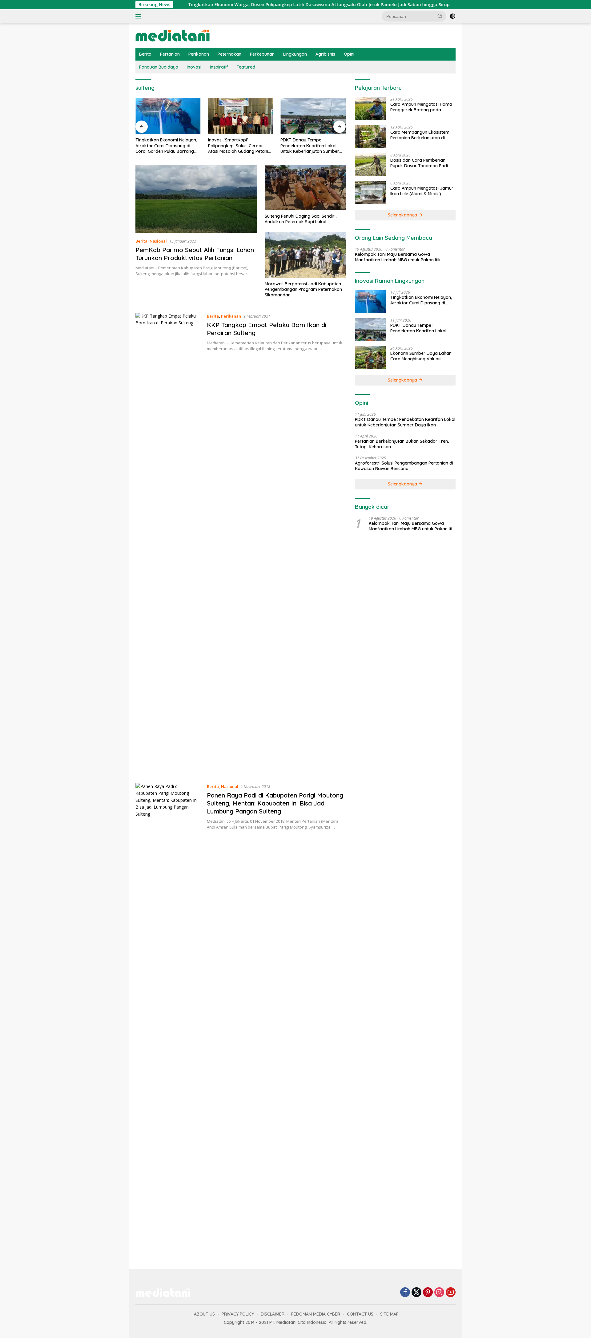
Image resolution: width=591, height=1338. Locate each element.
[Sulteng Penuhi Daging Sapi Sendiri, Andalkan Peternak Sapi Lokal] (305, 187)
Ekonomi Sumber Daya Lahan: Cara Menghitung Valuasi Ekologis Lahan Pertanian (421, 356)
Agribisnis (325, 54)
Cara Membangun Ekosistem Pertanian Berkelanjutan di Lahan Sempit (419, 135)
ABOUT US (204, 1314)
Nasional (158, 241)
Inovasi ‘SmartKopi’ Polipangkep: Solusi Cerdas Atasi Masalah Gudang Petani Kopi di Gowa (238, 145)
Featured (246, 67)
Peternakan (229, 54)
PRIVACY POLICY (238, 1314)
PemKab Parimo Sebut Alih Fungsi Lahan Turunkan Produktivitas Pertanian (194, 254)
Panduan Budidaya (158, 67)
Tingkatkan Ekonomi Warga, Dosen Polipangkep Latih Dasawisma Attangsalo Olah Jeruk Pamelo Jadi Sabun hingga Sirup (273, 4)
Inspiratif (219, 67)
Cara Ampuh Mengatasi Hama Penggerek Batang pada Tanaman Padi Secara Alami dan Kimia (421, 107)
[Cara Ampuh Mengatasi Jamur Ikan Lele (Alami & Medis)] (370, 192)
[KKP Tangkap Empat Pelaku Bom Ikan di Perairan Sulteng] (168, 543)
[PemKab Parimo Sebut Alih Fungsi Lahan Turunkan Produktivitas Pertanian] (196, 199)
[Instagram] (439, 1292)
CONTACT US (360, 1314)
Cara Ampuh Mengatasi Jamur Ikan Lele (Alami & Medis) (421, 190)
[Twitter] (416, 1292)
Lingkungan (295, 54)
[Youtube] (451, 1292)
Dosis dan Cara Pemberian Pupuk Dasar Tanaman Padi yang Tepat (419, 162)
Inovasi (194, 67)
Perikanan (198, 54)
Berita (145, 54)
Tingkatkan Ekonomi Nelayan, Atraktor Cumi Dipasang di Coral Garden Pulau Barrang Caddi (166, 145)
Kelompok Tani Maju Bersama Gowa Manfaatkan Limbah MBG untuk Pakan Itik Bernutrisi (398, 257)
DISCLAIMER (272, 1314)
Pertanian (170, 54)
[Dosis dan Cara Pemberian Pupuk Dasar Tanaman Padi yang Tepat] (370, 164)
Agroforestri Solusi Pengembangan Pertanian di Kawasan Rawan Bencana (404, 465)
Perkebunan (262, 54)
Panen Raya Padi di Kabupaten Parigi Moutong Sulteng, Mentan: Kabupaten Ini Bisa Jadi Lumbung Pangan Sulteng (275, 803)
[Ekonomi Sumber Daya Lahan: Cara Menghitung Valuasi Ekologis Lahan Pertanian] (370, 357)
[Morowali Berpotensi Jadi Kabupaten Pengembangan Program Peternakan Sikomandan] (305, 255)
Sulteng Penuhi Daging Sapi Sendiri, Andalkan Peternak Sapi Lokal (300, 218)
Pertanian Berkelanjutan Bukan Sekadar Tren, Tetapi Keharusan (402, 443)
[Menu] (139, 16)
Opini (349, 54)
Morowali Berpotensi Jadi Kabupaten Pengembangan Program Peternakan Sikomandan (303, 289)
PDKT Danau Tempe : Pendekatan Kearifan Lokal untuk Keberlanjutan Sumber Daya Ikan (309, 145)
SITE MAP (389, 1314)
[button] (440, 16)
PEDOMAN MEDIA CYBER (315, 1314)
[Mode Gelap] (452, 16)
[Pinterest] (428, 1292)
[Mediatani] (172, 35)
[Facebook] (405, 1292)
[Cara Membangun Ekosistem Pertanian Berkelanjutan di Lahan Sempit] (370, 136)
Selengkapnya (403, 215)
